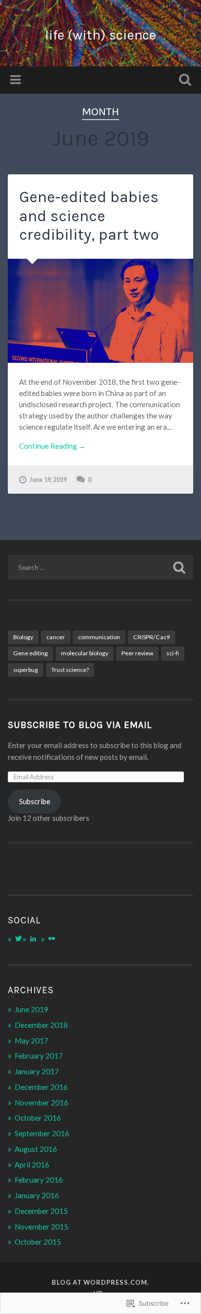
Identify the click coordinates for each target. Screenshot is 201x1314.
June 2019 (31, 1009)
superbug (25, 669)
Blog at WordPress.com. (100, 1282)
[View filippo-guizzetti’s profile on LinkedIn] (33, 938)
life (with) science (100, 35)
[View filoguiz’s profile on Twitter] (18, 938)
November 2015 (41, 1226)
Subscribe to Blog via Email (80, 724)
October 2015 (38, 1241)
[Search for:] (100, 567)
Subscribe (34, 801)
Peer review (137, 653)
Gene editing (30, 653)
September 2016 (42, 1133)
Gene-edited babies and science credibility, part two (89, 216)
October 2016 (38, 1117)
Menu (16, 80)
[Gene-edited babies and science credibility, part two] (100, 311)
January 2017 (37, 1071)
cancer (55, 637)
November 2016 (41, 1102)
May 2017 (31, 1040)
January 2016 (37, 1195)
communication (99, 637)
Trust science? (70, 669)
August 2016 (36, 1149)
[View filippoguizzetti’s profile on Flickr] (52, 938)
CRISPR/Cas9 (151, 637)
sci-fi (172, 653)
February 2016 (39, 1179)
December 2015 (41, 1211)
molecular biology (84, 653)
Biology (23, 637)
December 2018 (41, 1025)
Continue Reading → (52, 445)
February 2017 (39, 1055)
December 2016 (41, 1087)
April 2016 (32, 1164)
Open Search (183, 80)
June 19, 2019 (48, 479)
